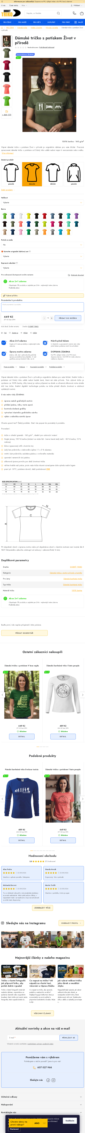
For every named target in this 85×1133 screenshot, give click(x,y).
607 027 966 (75, 13)
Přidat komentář (24, 633)
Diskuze (22, 367)
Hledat (58, 13)
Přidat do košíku (68, 318)
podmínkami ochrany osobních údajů (40, 1044)
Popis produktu (9, 367)
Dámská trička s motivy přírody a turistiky (66, 573)
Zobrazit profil (69, 923)
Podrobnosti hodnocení (46, 47)
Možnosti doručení (77, 275)
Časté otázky (13, 5)
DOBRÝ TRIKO (33, 326)
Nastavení (14, 1129)
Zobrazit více (43, 908)
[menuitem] (8, 22)
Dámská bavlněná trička (73, 579)
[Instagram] (53, 1080)
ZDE (48, 469)
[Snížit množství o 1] (44, 318)
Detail (22, 736)
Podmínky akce (14, 288)
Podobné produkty (55, 367)
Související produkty (37, 367)
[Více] (78, 22)
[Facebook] (48, 1080)
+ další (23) (6, 114)
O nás (3, 5)
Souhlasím (70, 1120)
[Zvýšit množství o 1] (52, 318)
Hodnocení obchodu (42, 856)
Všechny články (42, 1013)
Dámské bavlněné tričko (72, 584)
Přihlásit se (68, 1038)
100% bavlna (77, 590)
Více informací (8, 153)
